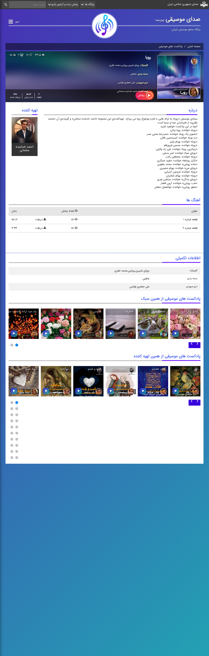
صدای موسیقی (178, 19)
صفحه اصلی (193, 46)
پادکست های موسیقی (170, 46)
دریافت (39, 219)
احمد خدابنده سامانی (24, 148)
